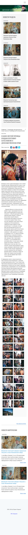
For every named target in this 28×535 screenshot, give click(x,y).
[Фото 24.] (19, 368)
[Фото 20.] (19, 352)
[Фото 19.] (8, 352)
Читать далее (23, 462)
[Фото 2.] (19, 279)
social (11, 147)
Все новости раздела (21, 423)
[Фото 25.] (8, 377)
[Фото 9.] (8, 312)
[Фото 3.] (8, 287)
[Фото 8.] (19, 304)
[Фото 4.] (19, 287)
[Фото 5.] (8, 295)
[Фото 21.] (8, 360)
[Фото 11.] (8, 320)
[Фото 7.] (8, 304)
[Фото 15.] (8, 336)
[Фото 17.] (8, 344)
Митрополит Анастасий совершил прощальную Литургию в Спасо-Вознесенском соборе (13, 451)
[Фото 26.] (19, 377)
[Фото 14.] (19, 328)
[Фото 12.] (19, 320)
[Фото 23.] (8, 368)
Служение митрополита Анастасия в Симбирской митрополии (13, 130)
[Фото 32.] (19, 401)
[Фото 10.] (19, 312)
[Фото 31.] (8, 401)
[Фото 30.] (19, 393)
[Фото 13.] (8, 328)
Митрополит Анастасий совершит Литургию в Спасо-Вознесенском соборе (13, 482)
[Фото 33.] (8, 409)
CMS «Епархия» (14, 513)
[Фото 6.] (19, 295)
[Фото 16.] (19, 336)
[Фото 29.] (8, 393)
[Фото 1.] (8, 279)
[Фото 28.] (19, 385)
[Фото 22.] (19, 360)
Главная (3, 129)
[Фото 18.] (19, 344)
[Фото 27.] (8, 385)
